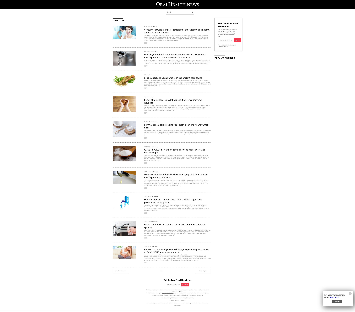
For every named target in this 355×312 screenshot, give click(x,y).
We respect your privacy (168, 293)
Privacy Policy (177, 305)
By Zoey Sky (154, 246)
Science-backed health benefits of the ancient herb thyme (173, 78)
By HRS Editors (154, 26)
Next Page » (203, 271)
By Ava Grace (155, 221)
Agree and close (337, 301)
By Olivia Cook (155, 75)
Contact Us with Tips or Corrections (177, 300)
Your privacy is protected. (224, 45)
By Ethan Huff (154, 51)
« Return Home (120, 271)
